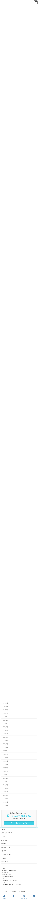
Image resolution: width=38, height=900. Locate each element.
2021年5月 (5, 795)
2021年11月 (5, 778)
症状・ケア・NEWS (6, 833)
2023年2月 (5, 744)
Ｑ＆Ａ (3, 836)
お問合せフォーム (6, 854)
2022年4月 (5, 764)
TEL (34, 898)
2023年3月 (5, 740)
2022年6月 (5, 757)
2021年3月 (5, 802)
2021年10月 (5, 781)
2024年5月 (5, 703)
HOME (3, 829)
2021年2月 (5, 805)
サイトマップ (4, 861)
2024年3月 (5, 710)
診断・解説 (4, 840)
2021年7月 (5, 788)
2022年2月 (5, 771)
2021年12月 (5, 774)
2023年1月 (5, 747)
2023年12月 (5, 716)
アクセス (13, 898)
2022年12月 (5, 751)
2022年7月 (5, 754)
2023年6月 (5, 733)
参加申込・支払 (5, 847)
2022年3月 (5, 768)
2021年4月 (5, 798)
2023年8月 (5, 730)
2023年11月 (5, 720)
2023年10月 (5, 723)
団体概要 (3, 851)
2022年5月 (5, 761)
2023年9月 (5, 727)
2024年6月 (5, 699)
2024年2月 (5, 713)
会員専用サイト (5, 858)
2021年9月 (5, 785)
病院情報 (3, 843)
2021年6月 (5, 791)
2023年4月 (5, 737)
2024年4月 (5, 706)
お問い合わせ (24, 898)
